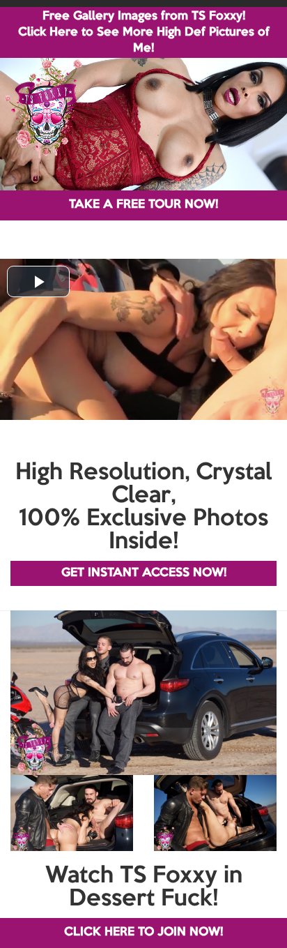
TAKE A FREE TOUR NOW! (143, 205)
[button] (38, 281)
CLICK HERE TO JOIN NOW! (143, 932)
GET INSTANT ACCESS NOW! (143, 573)
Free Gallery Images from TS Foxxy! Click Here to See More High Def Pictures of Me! (144, 32)
